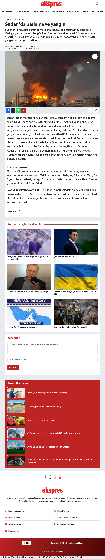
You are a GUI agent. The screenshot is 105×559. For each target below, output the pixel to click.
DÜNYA (20, 19)
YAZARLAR (58, 11)
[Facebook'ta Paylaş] (8, 110)
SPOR (86, 11)
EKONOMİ (97, 11)
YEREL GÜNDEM (40, 11)
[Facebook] (45, 477)
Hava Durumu (63, 511)
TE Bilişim (59, 552)
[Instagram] (55, 477)
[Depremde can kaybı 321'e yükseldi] (76, 312)
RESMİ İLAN (73, 11)
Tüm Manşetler (15, 524)
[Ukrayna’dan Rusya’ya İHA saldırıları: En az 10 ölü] (76, 277)
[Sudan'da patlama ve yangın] (52, 79)
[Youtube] (60, 477)
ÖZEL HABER (22, 11)
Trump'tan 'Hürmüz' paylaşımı (22, 327)
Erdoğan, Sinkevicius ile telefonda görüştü (28, 292)
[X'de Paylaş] (13, 110)
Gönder (13, 367)
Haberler (9, 19)
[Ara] (97, 4)
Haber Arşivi (13, 531)
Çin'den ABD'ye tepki (64, 257)
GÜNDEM (7, 11)
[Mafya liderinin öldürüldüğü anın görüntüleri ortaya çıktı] (29, 242)
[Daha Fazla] (23, 110)
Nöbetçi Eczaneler (16, 511)
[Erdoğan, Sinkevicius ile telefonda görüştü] (29, 277)
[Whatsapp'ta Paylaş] (18, 110)
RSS (28, 543)
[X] (50, 477)
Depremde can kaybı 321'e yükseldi (71, 327)
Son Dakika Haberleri (66, 524)
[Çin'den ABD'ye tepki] (76, 242)
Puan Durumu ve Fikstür (67, 518)
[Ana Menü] (6, 4)
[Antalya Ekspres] (51, 4)
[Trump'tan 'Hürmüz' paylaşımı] (29, 312)
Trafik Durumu (14, 518)
